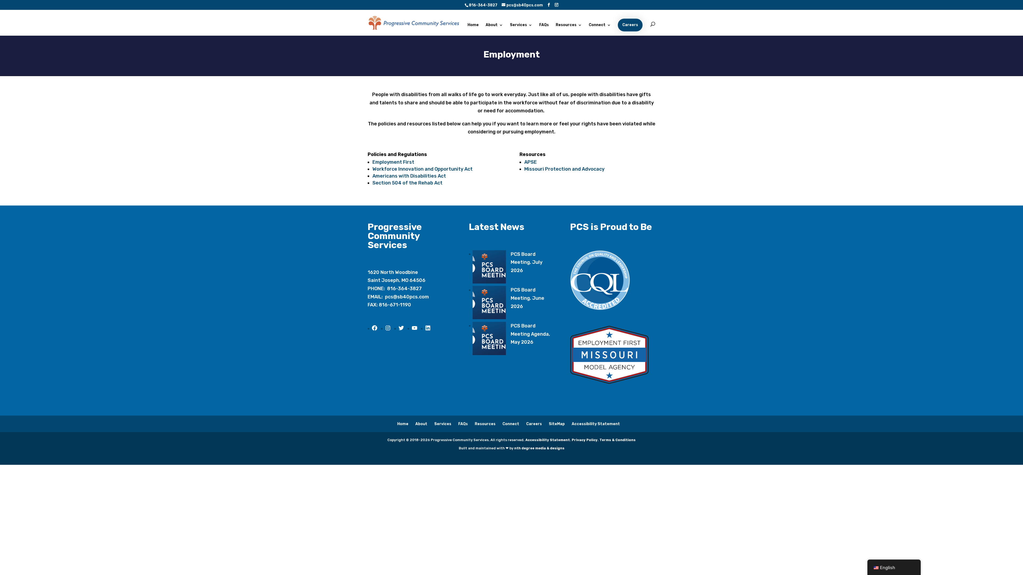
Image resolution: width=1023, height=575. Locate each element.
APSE (530, 162)
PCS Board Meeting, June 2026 (527, 298)
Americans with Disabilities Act (409, 176)
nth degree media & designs (539, 448)
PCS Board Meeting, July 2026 (526, 262)
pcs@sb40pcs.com (407, 297)
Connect (597, 25)
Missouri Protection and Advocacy (564, 169)
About (492, 25)
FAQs (544, 25)
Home (473, 25)
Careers (630, 25)
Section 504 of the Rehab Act (407, 183)
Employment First (393, 162)
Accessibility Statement (596, 424)
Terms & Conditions (617, 440)
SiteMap (557, 424)
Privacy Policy (585, 440)
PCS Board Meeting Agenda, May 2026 (530, 334)
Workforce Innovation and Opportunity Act (422, 169)
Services (518, 25)
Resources (566, 25)
